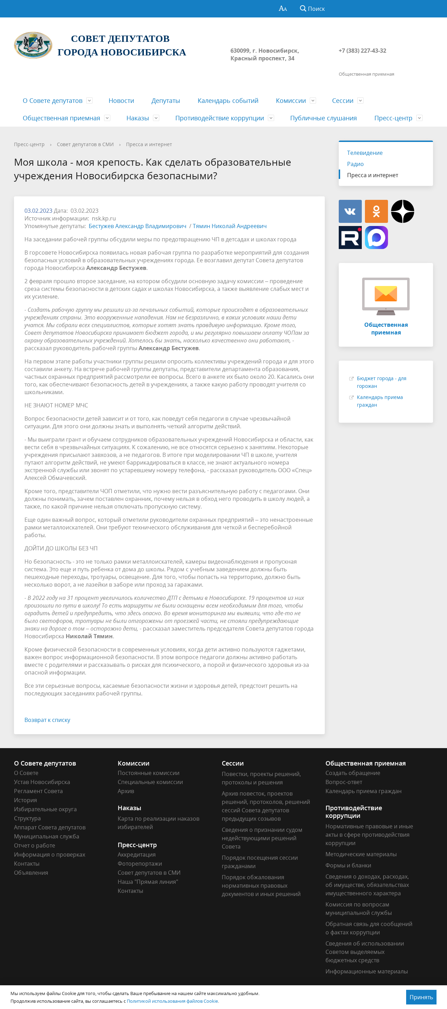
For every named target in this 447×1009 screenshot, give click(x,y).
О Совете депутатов (52, 100)
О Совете (26, 773)
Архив (126, 791)
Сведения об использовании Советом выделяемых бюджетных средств (364, 952)
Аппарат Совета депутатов (50, 827)
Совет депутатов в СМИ (85, 144)
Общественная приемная (61, 118)
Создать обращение (352, 773)
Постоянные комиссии (148, 773)
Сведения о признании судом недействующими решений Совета (262, 838)
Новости (121, 100)
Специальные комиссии (150, 782)
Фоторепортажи (140, 863)
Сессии (342, 100)
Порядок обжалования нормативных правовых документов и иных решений (261, 885)
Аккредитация (137, 854)
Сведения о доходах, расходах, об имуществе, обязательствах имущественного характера (367, 885)
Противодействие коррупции (219, 118)
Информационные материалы (366, 971)
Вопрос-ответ (343, 782)
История (25, 800)
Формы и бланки (348, 865)
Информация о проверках (49, 854)
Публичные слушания (323, 118)
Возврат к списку (47, 720)
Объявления (31, 872)
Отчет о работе (34, 845)
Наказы (137, 118)
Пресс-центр (393, 118)
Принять (421, 997)
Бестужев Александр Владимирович (138, 226)
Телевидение (365, 153)
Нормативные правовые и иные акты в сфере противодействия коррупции (369, 834)
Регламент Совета (38, 791)
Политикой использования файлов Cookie (172, 1001)
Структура (27, 818)
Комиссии (291, 100)
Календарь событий (228, 100)
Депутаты (166, 100)
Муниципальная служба (46, 836)
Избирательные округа (45, 809)
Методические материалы (361, 854)
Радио (355, 164)
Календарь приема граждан (363, 791)
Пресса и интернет (149, 144)
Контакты (26, 863)
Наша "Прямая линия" (148, 882)
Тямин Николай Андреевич (230, 226)
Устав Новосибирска (42, 782)
